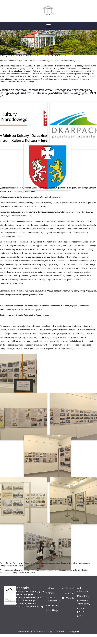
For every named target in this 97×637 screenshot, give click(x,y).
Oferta (51, 593)
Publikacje (53, 610)
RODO (80, 616)
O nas (51, 588)
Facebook (70, 588)
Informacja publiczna (82, 610)
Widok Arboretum (82, 590)
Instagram (70, 593)
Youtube (70, 598)
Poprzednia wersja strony (83, 602)
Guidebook (53, 605)
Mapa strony (83, 596)
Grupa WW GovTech (41, 631)
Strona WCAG (58, 631)
